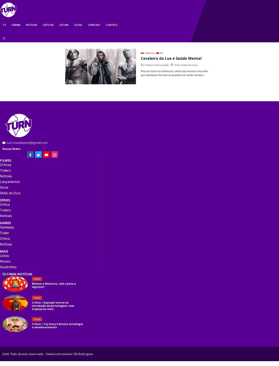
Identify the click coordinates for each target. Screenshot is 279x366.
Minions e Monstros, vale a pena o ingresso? (54, 285)
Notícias (31, 25)
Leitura (64, 25)
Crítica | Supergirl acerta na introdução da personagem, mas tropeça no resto (53, 306)
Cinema (16, 25)
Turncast (94, 25)
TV (4, 25)
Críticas (48, 25)
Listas (78, 25)
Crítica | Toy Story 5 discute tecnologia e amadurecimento (57, 325)
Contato (112, 25)
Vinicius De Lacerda (157, 65)
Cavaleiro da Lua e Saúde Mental (171, 58)
